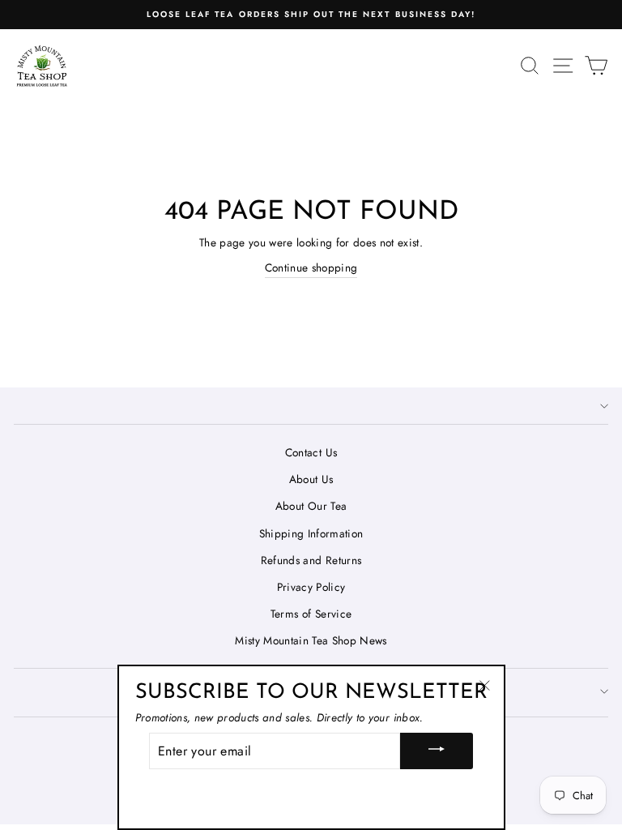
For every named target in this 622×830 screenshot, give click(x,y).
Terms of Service (311, 613)
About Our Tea (311, 506)
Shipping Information (311, 533)
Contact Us (311, 452)
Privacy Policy (311, 587)
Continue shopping (311, 267)
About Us (311, 479)
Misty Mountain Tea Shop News (311, 640)
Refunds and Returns (311, 560)
